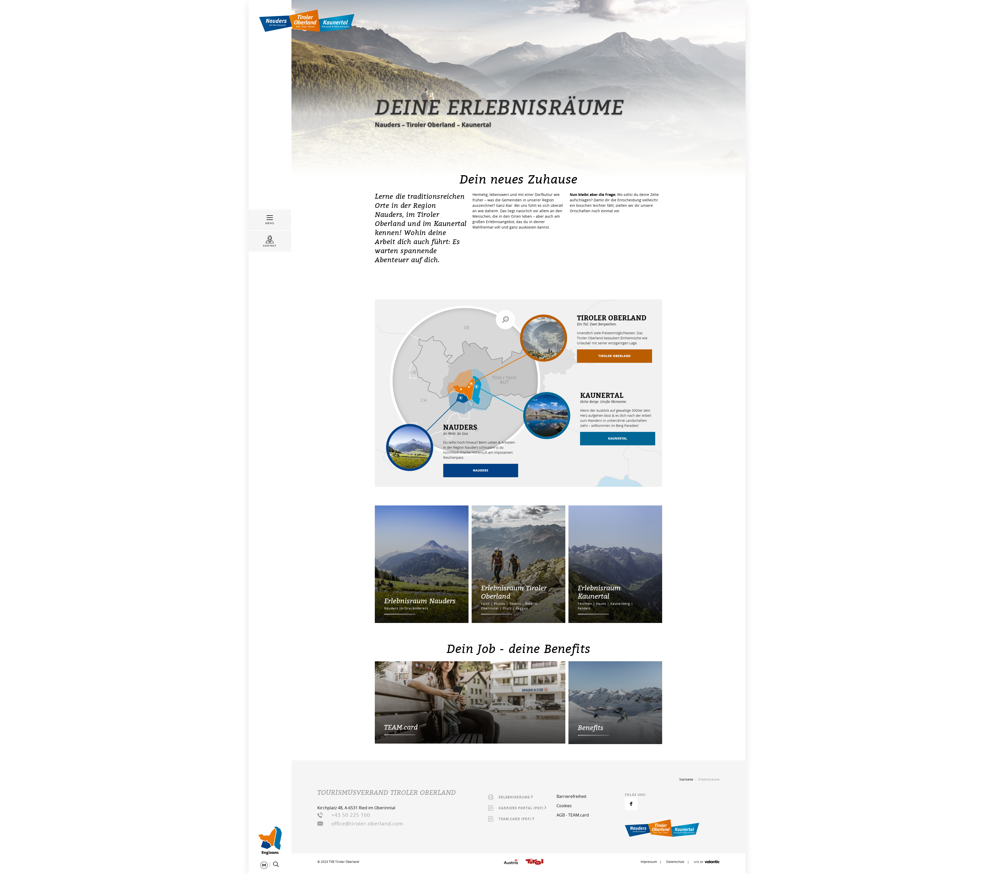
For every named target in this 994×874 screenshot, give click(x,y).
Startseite (686, 779)
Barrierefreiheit (572, 796)
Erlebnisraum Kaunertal (599, 592)
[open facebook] (631, 804)
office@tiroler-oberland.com (367, 823)
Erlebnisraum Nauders (420, 600)
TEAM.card (401, 727)
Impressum (649, 862)
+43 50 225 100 (350, 815)
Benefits (590, 727)
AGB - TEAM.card (573, 815)
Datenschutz (675, 862)
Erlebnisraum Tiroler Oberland (514, 592)
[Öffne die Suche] (276, 864)
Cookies (564, 806)
